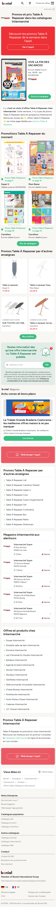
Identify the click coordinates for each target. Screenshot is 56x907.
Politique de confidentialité (39, 892)
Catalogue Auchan (9, 838)
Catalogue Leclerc (9, 823)
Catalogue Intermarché (11, 841)
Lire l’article (28, 438)
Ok (47, 364)
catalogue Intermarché (16, 738)
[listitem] (14, 165)
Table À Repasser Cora (17, 495)
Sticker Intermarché (15, 670)
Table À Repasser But (16, 514)
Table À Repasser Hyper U (18, 490)
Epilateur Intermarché (16, 660)
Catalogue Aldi (7, 845)
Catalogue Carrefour (9, 827)
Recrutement (7, 864)
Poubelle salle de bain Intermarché (22, 645)
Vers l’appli (28, 47)
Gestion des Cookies (37, 896)
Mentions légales (8, 892)
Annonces (48, 9)
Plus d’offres (28, 336)
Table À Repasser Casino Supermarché (24, 500)
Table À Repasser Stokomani (19, 524)
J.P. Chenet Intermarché (17, 709)
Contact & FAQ (7, 856)
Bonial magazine (8, 804)
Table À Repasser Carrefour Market (23, 485)
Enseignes (16, 779)
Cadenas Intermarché (16, 704)
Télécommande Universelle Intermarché (25, 684)
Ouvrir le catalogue (39, 96)
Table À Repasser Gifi (16, 504)
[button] (28, 80)
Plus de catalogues (28, 243)
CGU (3, 896)
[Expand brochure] (13, 80)
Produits (21, 782)
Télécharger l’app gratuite (12, 808)
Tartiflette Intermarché (17, 679)
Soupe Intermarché (15, 640)
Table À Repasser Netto (17, 519)
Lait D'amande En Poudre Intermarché (24, 655)
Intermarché (8, 782)
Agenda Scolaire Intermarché (20, 665)
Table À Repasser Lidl (16, 480)
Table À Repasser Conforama (20, 509)
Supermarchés (30, 779)
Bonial (6, 779)
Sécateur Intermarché (16, 674)
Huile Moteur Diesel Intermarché (22, 699)
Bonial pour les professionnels (14, 860)
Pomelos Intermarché (16, 650)
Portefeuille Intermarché (18, 694)
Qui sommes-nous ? (9, 800)
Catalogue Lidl (7, 819)
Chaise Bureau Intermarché (19, 689)
